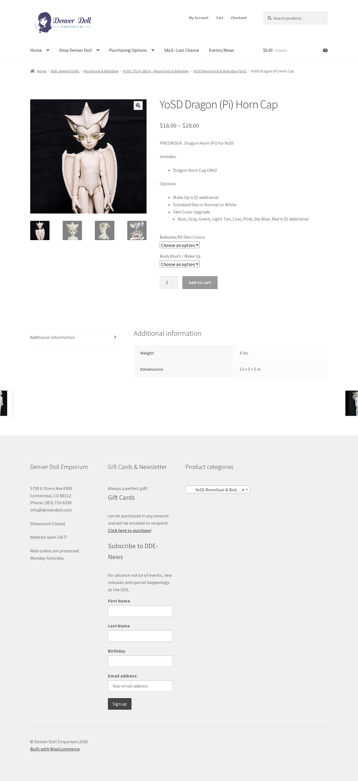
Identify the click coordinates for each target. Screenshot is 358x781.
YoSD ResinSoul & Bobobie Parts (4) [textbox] (219, 489)
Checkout (239, 17)
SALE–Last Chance (181, 50)
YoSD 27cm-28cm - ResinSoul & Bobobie (156, 71)
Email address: (123, 676)
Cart (219, 17)
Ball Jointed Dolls (65, 71)
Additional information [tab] (52, 337)
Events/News (221, 50)
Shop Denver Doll (75, 50)
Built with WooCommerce (55, 749)
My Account (198, 17)
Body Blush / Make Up (180, 256)
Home (36, 50)
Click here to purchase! (129, 530)
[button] (138, 105)
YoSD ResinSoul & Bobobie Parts (220, 71)
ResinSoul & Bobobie (101, 71)
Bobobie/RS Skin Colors (182, 237)
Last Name (119, 625)
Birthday (116, 651)
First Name (119, 601)
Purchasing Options (128, 50)
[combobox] (217, 489)
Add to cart (200, 282)
